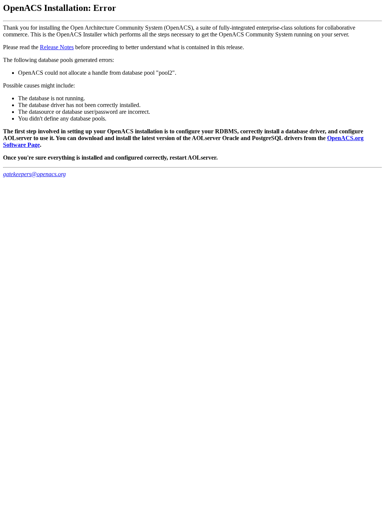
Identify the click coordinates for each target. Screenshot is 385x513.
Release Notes (57, 47)
